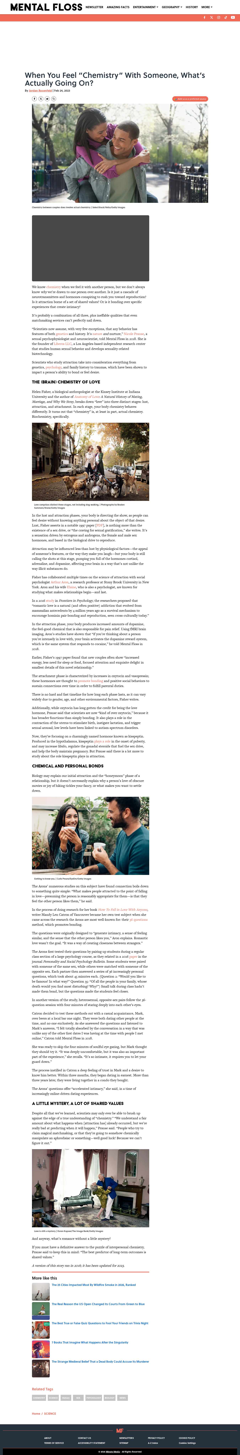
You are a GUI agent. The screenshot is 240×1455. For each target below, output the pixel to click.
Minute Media (113, 1451)
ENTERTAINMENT (144, 7)
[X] (211, 17)
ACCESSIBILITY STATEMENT (91, 1443)
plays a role (102, 741)
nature (97, 333)
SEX (78, 1397)
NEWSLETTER (94, 7)
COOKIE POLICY (187, 1438)
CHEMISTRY (39, 1397)
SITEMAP (123, 1443)
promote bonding (90, 680)
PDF (99, 525)
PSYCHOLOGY (94, 1397)
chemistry (53, 287)
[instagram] (218, 17)
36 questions (139, 919)
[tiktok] (226, 17)
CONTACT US (84, 1438)
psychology (53, 367)
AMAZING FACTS (118, 7)
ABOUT (47, 1438)
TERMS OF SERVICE (54, 1443)
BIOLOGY (109, 1397)
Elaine (71, 587)
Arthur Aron (60, 582)
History (65, 1397)
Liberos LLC (63, 343)
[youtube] (233, 17)
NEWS (123, 1397)
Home (36, 1413)
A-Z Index (153, 1443)
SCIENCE (53, 1397)
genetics (62, 333)
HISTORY (192, 7)
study (50, 600)
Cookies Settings (187, 1443)
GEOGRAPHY (171, 7)
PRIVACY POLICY (156, 1438)
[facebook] (204, 17)
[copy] (53, 98)
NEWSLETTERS (126, 1438)
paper (133, 956)
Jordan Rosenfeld (40, 90)
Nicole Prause (134, 333)
